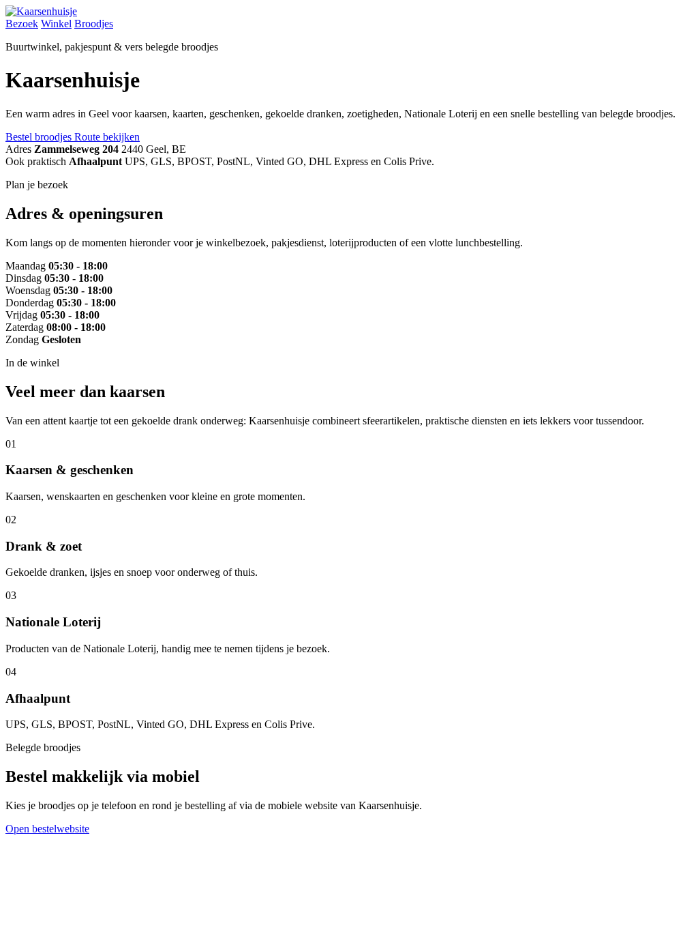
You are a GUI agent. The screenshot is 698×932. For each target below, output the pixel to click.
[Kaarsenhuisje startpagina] (41, 11)
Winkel (56, 23)
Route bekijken (107, 137)
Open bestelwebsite (47, 828)
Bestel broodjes (39, 137)
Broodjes (93, 23)
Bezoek (21, 23)
